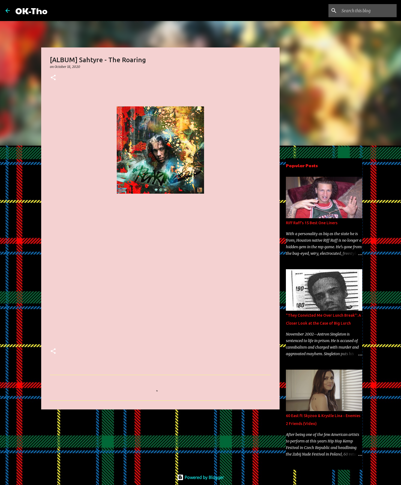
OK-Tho (31, 10)
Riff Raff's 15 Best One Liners (311, 223)
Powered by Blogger (204, 477)
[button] (53, 78)
